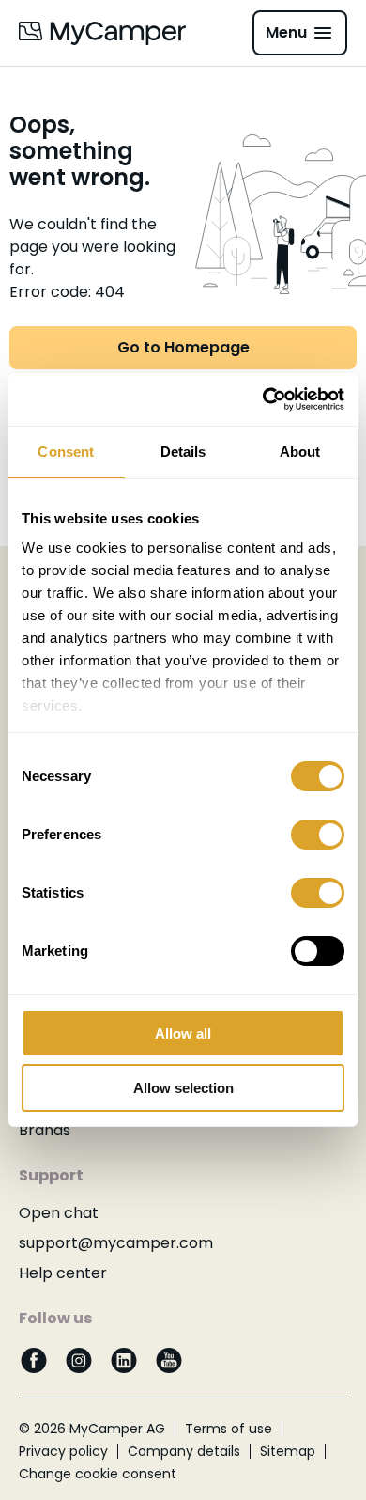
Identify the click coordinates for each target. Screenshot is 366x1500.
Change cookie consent (97, 1473)
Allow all (183, 1033)
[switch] (317, 835)
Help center (63, 1273)
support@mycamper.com (116, 1243)
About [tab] (300, 452)
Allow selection (183, 1088)
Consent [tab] (66, 452)
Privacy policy (63, 1451)
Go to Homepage (183, 347)
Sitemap (287, 1451)
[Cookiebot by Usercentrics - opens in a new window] (263, 399)
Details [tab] (183, 452)
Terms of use (228, 1428)
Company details (184, 1451)
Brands (44, 1130)
